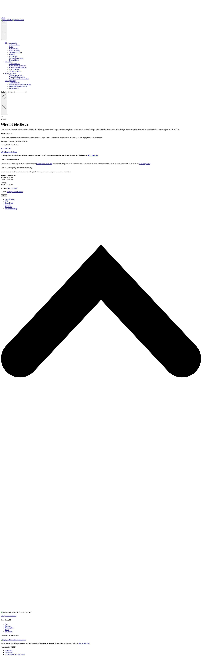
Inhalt (3, 18)
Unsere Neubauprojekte (17, 77)
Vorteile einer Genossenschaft (19, 79)
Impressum (8, 650)
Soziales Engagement (16, 58)
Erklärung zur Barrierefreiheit (15, 654)
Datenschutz (9, 652)
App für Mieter (14, 69)
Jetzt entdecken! (84, 643)
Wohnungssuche (144, 164)
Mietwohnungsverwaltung (18, 86)
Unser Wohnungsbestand (17, 66)
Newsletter (8, 632)
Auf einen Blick (14, 45)
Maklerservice (14, 88)
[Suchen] (26, 92)
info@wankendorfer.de (8, 616)
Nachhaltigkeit (14, 60)
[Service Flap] (2, 116)
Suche (3, 92)
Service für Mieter (15, 71)
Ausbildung (13, 56)
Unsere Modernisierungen (18, 67)
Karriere (12, 54)
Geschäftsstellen (14, 50)
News (11, 47)
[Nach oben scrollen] (101, 610)
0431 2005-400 (12, 188)
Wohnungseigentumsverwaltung (20, 84)
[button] (101, 116)
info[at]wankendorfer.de (9, 152)
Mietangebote (9, 628)
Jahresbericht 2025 (15, 52)
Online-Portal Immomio (44, 164)
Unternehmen (13, 49)
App (6, 624)
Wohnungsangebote (15, 75)
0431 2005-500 (6, 148)
